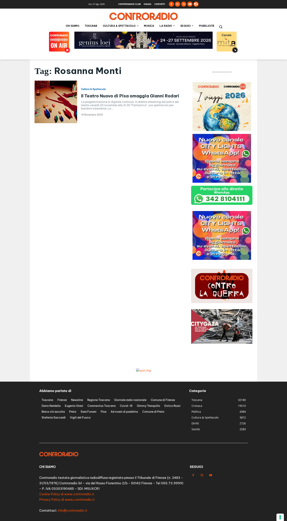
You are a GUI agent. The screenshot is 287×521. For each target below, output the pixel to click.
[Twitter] (183, 4)
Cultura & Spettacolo (93, 89)
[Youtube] (190, 4)
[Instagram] (177, 4)
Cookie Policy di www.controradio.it (66, 494)
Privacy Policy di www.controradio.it (67, 499)
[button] (220, 26)
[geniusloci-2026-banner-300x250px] (222, 259)
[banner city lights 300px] (222, 130)
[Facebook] (171, 4)
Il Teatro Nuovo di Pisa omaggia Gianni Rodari (130, 96)
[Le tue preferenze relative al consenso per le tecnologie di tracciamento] (280, 517)
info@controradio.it (72, 510)
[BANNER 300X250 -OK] (222, 181)
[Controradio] (143, 16)
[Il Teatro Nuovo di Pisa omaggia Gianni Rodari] (56, 102)
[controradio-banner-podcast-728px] (143, 48)
